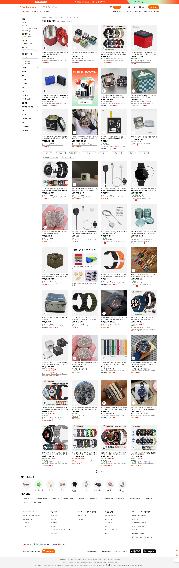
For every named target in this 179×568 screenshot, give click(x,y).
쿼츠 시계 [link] (77, 17)
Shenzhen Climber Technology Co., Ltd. (112, 282)
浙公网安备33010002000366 (120, 565)
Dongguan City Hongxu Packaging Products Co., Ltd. (114, 103)
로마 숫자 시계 (27, 498)
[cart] (135, 7)
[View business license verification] (106, 565)
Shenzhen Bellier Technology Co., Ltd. (112, 197)
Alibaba (44, 17)
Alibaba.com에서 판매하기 (139, 515)
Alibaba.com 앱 (106, 551)
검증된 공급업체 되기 (138, 526)
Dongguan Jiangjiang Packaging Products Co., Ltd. (85, 197)
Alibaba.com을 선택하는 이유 (31, 515)
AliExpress (63, 559)
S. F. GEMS (45, 240)
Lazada (90, 559)
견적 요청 (80, 519)
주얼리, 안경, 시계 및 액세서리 (57, 17)
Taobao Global (97, 559)
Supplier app (91, 551)
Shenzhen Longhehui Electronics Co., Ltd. (113, 146)
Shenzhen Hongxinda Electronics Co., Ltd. (113, 241)
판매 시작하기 (136, 519)
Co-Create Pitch (28, 519)
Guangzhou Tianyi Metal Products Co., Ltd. (54, 60)
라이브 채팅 (108, 519)
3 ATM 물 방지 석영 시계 (90, 153)
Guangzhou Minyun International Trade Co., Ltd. (85, 145)
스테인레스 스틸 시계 (119, 153)
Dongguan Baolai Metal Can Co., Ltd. (141, 241)
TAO (104, 559)
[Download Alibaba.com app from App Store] (135, 551)
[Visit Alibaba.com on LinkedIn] (137, 537)
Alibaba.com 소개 (28, 511)
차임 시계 (132, 153)
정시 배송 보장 (55, 522)
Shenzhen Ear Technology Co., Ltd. (141, 284)
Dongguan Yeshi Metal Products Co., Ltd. (54, 103)
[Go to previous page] (94, 471)
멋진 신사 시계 (74, 153)
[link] (176, 550)
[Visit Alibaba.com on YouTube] (148, 537)
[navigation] (30, 245)
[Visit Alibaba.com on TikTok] (152, 537)
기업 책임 (26, 522)
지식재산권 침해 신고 (111, 530)
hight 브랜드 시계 (144, 153)
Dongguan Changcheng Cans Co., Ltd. (53, 325)
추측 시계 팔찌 (149, 498)
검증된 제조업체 (82, 515)
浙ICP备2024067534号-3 (137, 565)
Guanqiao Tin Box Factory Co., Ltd (140, 62)
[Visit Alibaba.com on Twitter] (141, 537)
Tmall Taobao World (80, 559)
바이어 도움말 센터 (110, 515)
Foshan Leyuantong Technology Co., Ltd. (54, 197)
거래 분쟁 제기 (109, 522)
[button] (111, 7)
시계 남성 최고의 (61, 153)
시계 (70, 17)
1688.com (70, 559)
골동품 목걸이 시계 (94, 498)
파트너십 (134, 530)
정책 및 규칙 (54, 533)
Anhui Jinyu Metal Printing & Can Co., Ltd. (84, 60)
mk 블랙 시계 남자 (68, 498)
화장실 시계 (121, 498)
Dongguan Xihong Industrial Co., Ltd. (52, 145)
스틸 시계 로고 (48, 153)
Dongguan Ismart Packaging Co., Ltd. (53, 282)
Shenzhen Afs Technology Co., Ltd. (141, 198)
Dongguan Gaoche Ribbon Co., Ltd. (82, 325)
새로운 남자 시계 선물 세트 (51, 157)
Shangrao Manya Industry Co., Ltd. (140, 143)
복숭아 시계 (56, 498)
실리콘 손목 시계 (109, 498)
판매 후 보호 (54, 526)
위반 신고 (107, 533)
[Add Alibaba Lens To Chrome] (48, 551)
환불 (106, 526)
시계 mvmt (81, 498)
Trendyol (109, 559)
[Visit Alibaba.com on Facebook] (133, 537)
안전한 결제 (54, 515)
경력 (24, 526)
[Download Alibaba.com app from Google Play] (149, 551)
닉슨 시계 (26, 502)
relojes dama (104, 153)
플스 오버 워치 (37, 502)
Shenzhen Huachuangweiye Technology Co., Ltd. (85, 240)
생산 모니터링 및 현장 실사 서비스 (60, 530)
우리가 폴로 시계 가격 (41, 498)
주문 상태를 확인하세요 (139, 522)
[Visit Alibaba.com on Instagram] (144, 537)
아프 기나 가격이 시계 (68, 157)
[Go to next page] (105, 471)
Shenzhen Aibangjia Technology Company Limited (114, 60)
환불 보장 (53, 519)
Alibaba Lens (33, 551)
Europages (116, 559)
